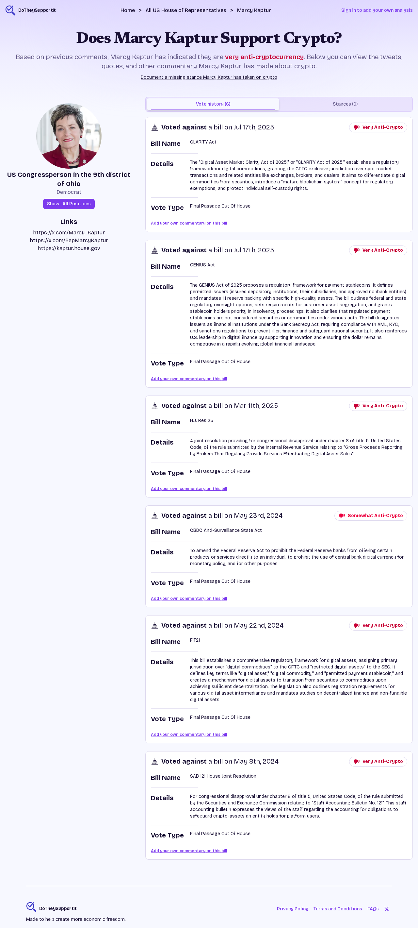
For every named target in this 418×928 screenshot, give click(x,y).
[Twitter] (386, 909)
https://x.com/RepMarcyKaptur (69, 240)
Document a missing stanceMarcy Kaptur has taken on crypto (209, 77)
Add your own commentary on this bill (189, 223)
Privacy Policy (292, 909)
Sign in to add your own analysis (377, 10)
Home (128, 10)
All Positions (69, 204)
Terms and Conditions (338, 909)
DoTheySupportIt (58, 908)
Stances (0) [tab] (345, 104)
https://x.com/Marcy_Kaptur (69, 232)
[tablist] (279, 104)
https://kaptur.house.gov (69, 248)
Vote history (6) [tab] (213, 104)
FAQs (373, 909)
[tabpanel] (279, 488)
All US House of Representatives (186, 10)
